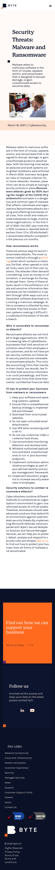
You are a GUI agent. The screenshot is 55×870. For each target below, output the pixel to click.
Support (9, 787)
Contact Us (10, 807)
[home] (23, 6)
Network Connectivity (16, 753)
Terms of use (11, 855)
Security (9, 772)
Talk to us (42, 540)
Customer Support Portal (18, 792)
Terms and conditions (11, 860)
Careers (9, 797)
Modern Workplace (15, 762)
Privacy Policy (12, 851)
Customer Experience (16, 767)
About (8, 802)
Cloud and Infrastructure (18, 757)
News (8, 782)
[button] (50, 6)
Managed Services (15, 777)
